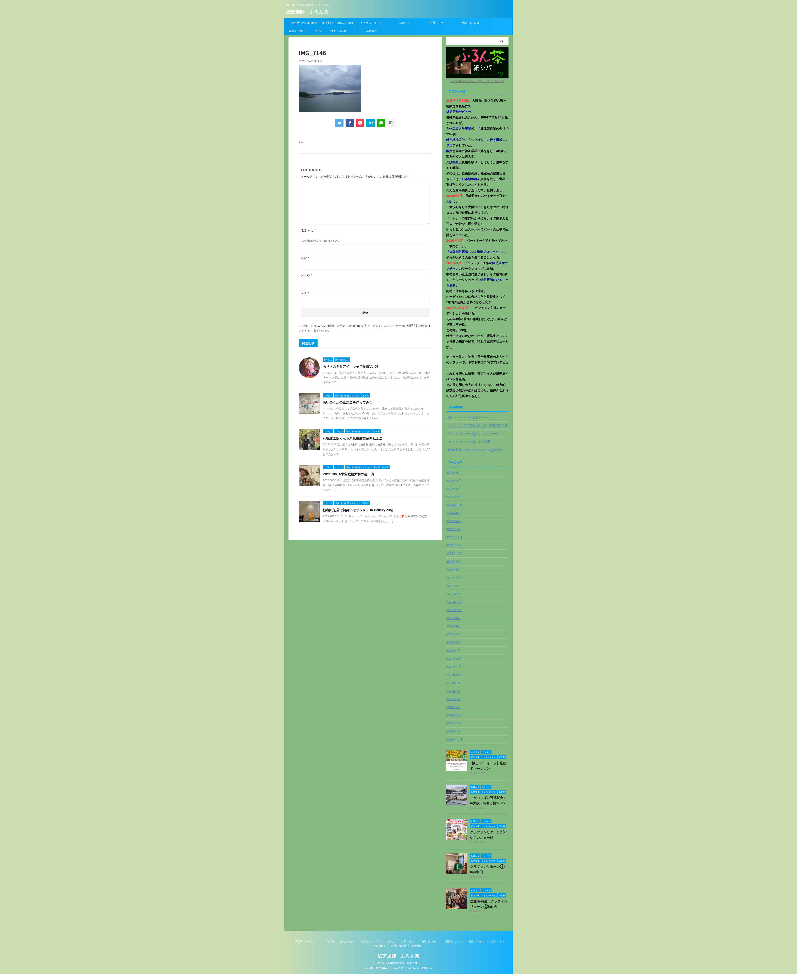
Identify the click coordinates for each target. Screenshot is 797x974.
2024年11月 (454, 497)
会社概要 (371, 31)
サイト (305, 292)
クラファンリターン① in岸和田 (468, 441)
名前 (305, 258)
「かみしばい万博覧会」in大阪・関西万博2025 (477, 425)
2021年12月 (454, 658)
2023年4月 (453, 586)
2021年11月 (454, 666)
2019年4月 (453, 707)
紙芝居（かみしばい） (305, 22)
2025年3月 (453, 488)
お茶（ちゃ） (438, 22)
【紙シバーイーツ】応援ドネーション (471, 417)
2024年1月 (453, 529)
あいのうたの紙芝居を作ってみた (348, 402)
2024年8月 (453, 513)
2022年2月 (453, 642)
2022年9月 (453, 618)
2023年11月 (454, 545)
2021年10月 (454, 675)
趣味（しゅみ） (471, 22)
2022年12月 (454, 602)
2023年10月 (454, 553)
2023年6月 (453, 569)
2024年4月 (453, 521)
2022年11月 (454, 610)
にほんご (404, 22)
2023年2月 (453, 594)
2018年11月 (454, 731)
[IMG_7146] (370, 123)
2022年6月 (453, 626)
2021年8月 (453, 691)
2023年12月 (454, 537)
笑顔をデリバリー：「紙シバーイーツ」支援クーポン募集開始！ (305, 32)
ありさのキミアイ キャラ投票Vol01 (350, 366)
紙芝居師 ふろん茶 (307, 11)
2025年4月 (453, 480)
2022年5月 (453, 634)
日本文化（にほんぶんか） (338, 22)
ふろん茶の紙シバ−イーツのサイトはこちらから (477, 81)
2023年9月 (453, 561)
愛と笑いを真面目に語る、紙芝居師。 (398, 962)
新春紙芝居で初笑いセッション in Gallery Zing (358, 510)
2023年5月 (453, 577)
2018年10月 (454, 739)
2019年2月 (453, 715)
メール (306, 275)
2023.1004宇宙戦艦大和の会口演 (348, 474)
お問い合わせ (338, 31)
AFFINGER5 (424, 968)
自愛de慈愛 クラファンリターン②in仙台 (474, 449)
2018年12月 (454, 723)
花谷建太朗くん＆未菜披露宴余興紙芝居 (353, 438)
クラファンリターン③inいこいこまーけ (472, 433)
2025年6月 (453, 472)
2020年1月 (453, 699)
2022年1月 (453, 650)
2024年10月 (454, 505)
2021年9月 (453, 683)
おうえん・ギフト (371, 22)
